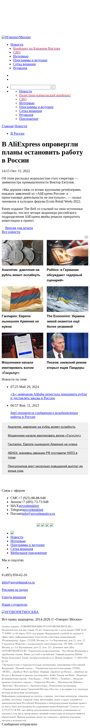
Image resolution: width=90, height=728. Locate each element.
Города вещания (14, 597)
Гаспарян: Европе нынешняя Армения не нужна (42, 444)
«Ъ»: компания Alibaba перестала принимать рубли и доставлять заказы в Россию (48, 396)
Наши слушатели (14, 604)
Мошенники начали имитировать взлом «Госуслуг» (44, 435)
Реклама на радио (15, 590)
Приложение (28, 119)
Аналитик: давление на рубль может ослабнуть (41, 426)
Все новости (11, 232)
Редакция (20, 68)
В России (17, 133)
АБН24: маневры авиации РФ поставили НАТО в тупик (42, 455)
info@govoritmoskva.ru (38, 513)
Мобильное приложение (28, 553)
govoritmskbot (29, 506)
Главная (8, 126)
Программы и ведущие (30, 60)
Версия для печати (19, 228)
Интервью (20, 56)
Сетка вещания (24, 64)
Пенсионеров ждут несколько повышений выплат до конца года (45, 468)
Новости (16, 44)
